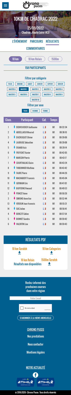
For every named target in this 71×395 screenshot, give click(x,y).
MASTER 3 (47, 89)
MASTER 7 (35, 94)
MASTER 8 (47, 94)
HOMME (35, 110)
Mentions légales (36, 352)
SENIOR (60, 83)
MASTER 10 (35, 99)
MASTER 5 (12, 94)
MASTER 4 (59, 89)
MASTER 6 (23, 94)
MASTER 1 (24, 89)
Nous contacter (35, 344)
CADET (30, 83)
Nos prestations (35, 336)
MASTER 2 (35, 89)
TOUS (10, 83)
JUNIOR (39, 83)
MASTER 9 (59, 94)
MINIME (20, 83)
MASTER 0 (12, 89)
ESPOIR (50, 83)
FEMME (45, 110)
